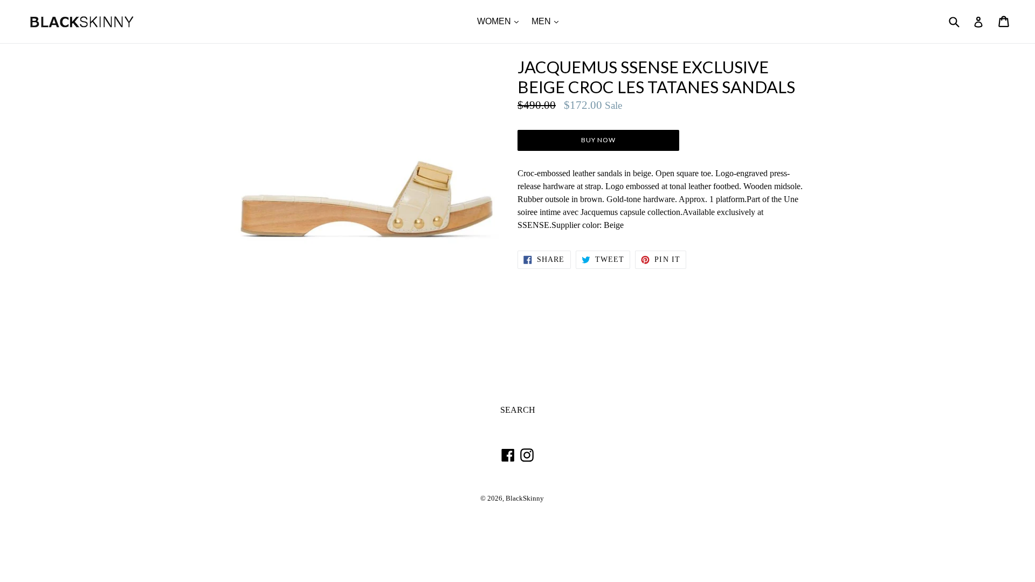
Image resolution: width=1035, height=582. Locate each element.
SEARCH (517, 409)
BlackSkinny (525, 498)
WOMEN (500, 21)
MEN (548, 21)
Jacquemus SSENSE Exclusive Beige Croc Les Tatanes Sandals (656, 77)
